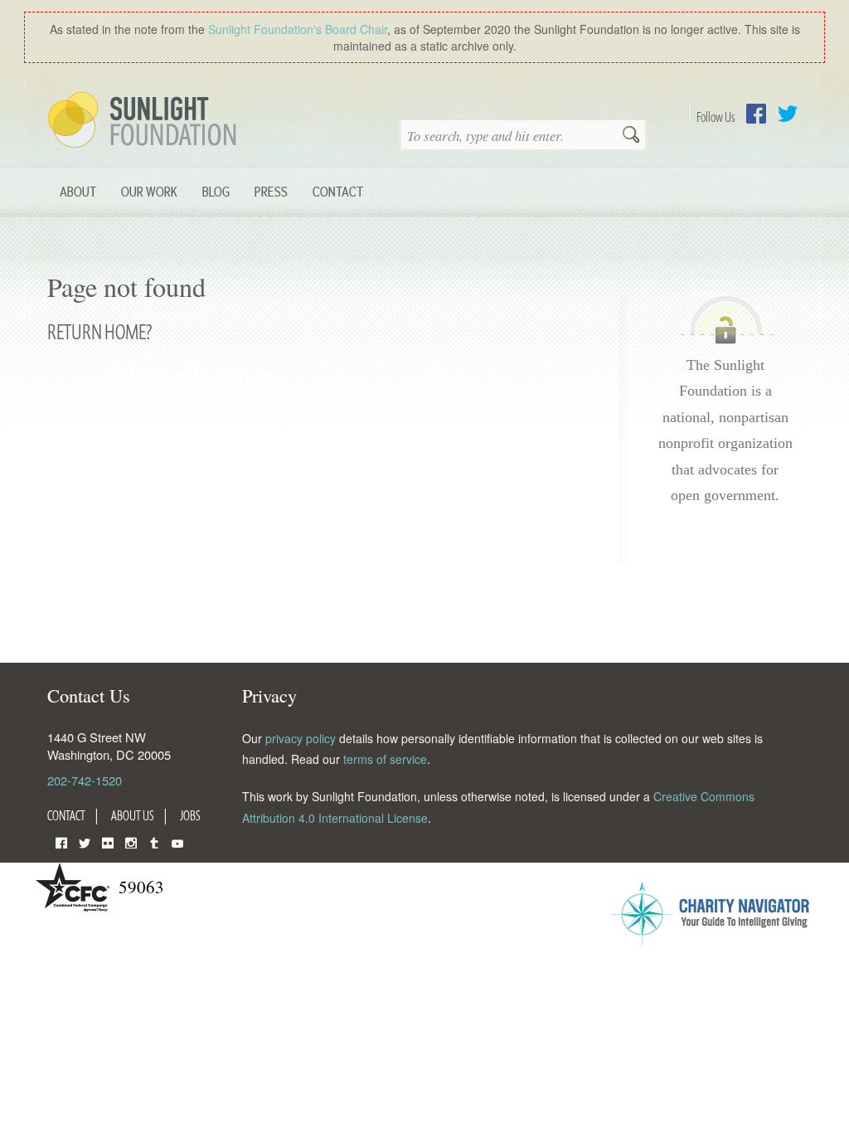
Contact (338, 191)
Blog (216, 191)
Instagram (131, 841)
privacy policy (300, 738)
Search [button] (631, 136)
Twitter (788, 114)
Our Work (149, 191)
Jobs (190, 815)
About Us (132, 815)
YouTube (177, 841)
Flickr (108, 841)
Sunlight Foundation (145, 121)
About (78, 191)
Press (271, 191)
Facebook (756, 114)
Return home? (99, 331)
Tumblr (154, 841)
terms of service (385, 759)
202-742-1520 (84, 780)
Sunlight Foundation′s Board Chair (297, 29)
